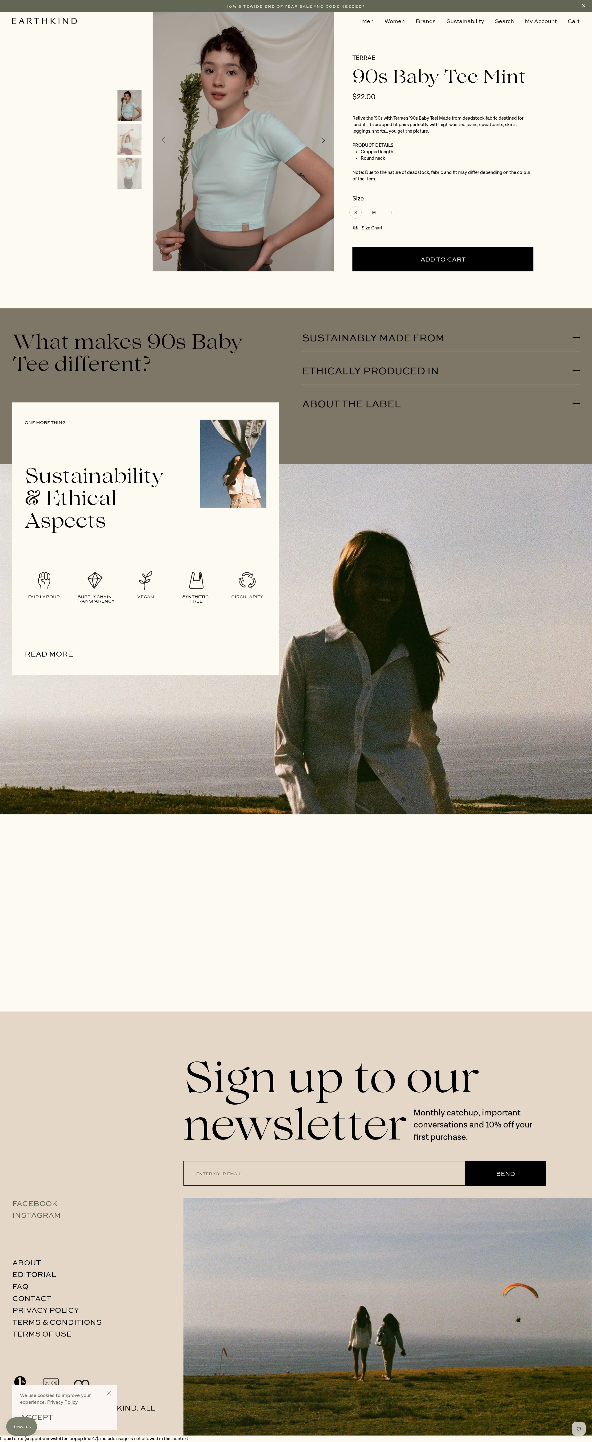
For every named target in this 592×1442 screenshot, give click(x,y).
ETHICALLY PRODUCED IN (370, 370)
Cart (574, 21)
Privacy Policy (45, 1309)
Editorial (34, 1274)
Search (504, 21)
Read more (49, 653)
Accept (36, 1416)
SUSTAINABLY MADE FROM (373, 337)
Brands (426, 21)
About (26, 1262)
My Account (541, 21)
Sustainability (465, 21)
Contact (31, 1298)
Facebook (34, 1203)
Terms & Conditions (57, 1321)
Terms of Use (42, 1333)
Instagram (36, 1214)
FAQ (20, 1286)
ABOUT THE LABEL (351, 403)
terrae (363, 58)
